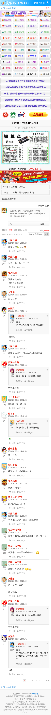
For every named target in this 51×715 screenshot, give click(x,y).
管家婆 (7, 68)
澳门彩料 (33, 26)
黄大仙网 (33, 32)
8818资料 (20, 50)
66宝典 (33, 50)
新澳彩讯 (45, 68)
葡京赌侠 (20, 68)
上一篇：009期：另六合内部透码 (18, 192)
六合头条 (20, 74)
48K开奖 (20, 26)
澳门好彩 (7, 32)
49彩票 (46, 32)
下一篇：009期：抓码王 (13, 186)
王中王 (20, 56)
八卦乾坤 (45, 74)
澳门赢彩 (33, 38)
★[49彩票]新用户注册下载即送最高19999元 (25, 81)
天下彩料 (33, 44)
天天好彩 (7, 44)
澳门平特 (7, 50)
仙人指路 (7, 74)
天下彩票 (20, 20)
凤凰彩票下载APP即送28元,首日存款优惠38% (25, 99)
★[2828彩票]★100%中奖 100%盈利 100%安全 (25, 106)
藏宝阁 (20, 62)
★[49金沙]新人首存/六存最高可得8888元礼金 (25, 87)
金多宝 (46, 62)
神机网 (33, 62)
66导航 (45, 56)
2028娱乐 (45, 20)
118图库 (45, 38)
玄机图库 (11, 8)
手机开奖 (7, 26)
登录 (36, 2)
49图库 (7, 38)
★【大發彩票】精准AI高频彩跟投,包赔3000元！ (25, 93)
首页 (3, 8)
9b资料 (20, 38)
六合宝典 (33, 68)
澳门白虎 (33, 74)
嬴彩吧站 (20, 44)
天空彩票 (33, 20)
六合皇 (7, 62)
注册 (42, 2)
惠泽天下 (45, 50)
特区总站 (7, 20)
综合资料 (7, 56)
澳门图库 (45, 26)
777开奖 (33, 56)
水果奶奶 (45, 44)
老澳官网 (20, 32)
